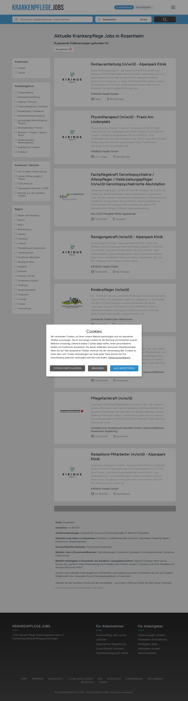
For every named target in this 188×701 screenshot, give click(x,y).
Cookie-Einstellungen (67, 368)
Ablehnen (98, 368)
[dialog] (94, 350)
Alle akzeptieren (124, 368)
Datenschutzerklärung (119, 357)
